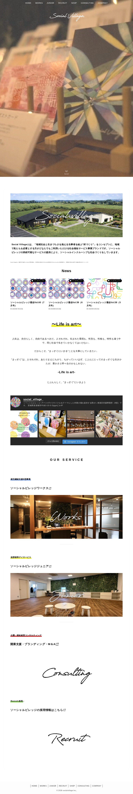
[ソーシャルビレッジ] (66, 16)
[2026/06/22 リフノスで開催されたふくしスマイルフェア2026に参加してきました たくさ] (52, 424)
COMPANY (96, 786)
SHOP (72, 786)
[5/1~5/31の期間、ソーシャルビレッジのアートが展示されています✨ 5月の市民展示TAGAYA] (80, 424)
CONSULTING (83, 786)
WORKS (43, 786)
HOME (34, 786)
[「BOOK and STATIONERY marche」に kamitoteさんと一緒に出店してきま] (109, 424)
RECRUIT (63, 786)
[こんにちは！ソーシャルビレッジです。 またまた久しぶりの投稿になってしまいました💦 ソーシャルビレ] (24, 424)
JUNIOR (52, 786)
